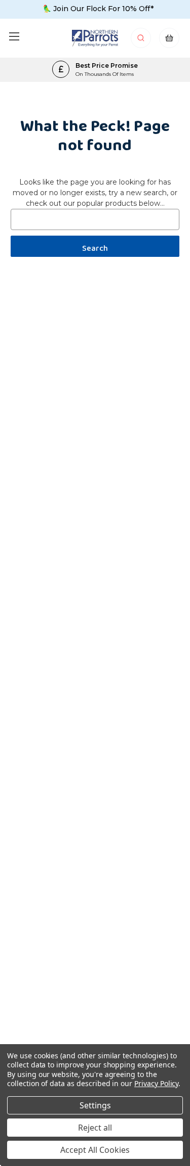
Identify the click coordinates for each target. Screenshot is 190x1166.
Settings (95, 1105)
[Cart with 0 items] (169, 40)
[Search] (141, 40)
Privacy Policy (156, 1083)
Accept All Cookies (95, 1149)
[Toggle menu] (14, 36)
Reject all (95, 1127)
